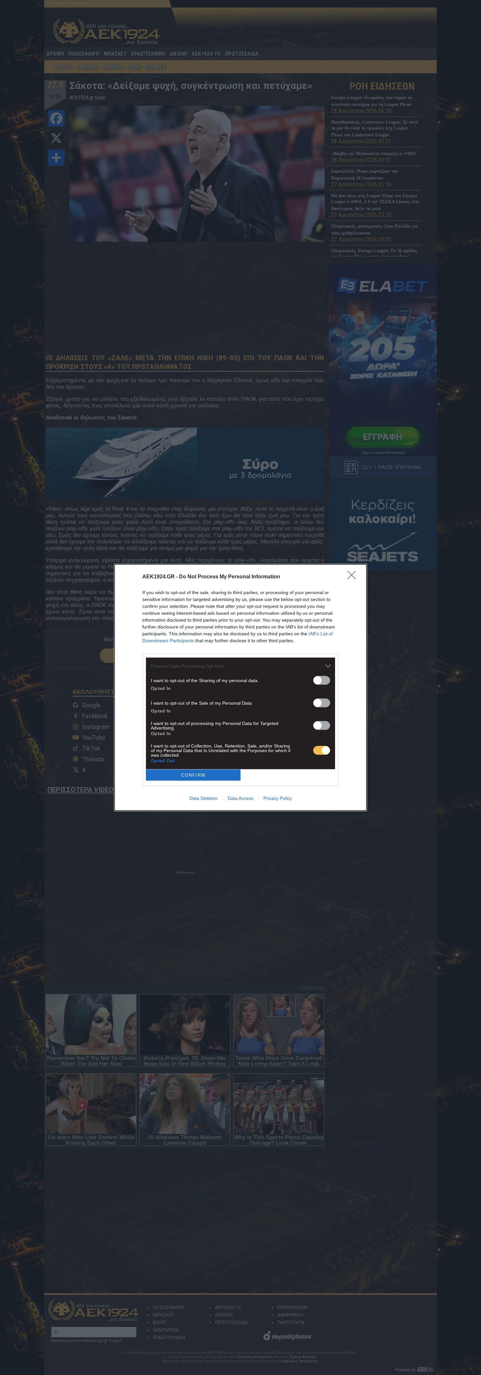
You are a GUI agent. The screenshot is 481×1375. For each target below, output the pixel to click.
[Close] (353, 577)
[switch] (321, 680)
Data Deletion (203, 798)
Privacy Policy (277, 798)
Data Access (240, 798)
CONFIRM (193, 775)
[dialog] (240, 687)
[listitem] (240, 665)
